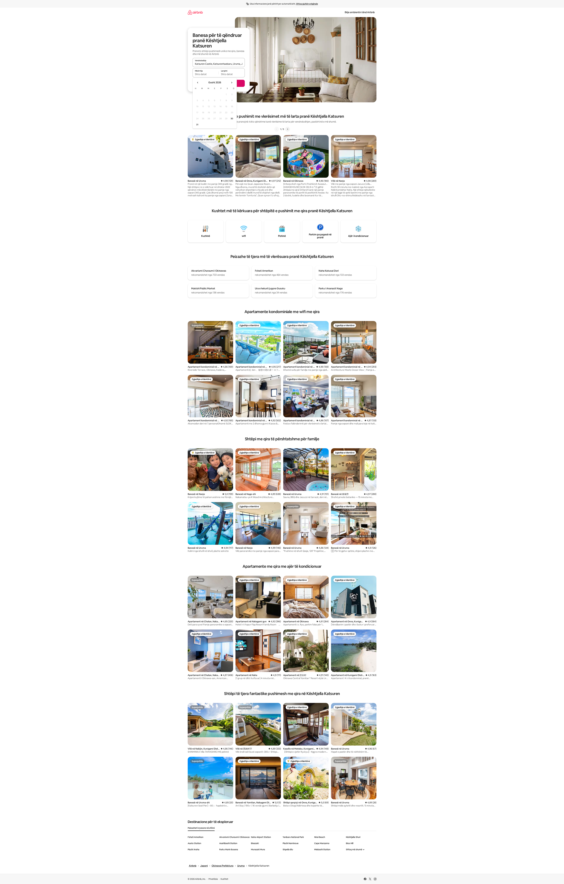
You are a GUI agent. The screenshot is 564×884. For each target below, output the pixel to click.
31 (197, 124)
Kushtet (224, 879)
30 (232, 118)
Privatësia (213, 879)
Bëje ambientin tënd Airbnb (360, 12)
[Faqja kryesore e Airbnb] (195, 12)
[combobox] (218, 64)
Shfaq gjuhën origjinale (307, 4)
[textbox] (205, 74)
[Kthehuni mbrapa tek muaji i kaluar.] (198, 82)
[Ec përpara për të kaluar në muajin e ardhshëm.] (232, 82)
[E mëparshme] (276, 129)
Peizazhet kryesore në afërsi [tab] (201, 828)
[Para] (287, 129)
